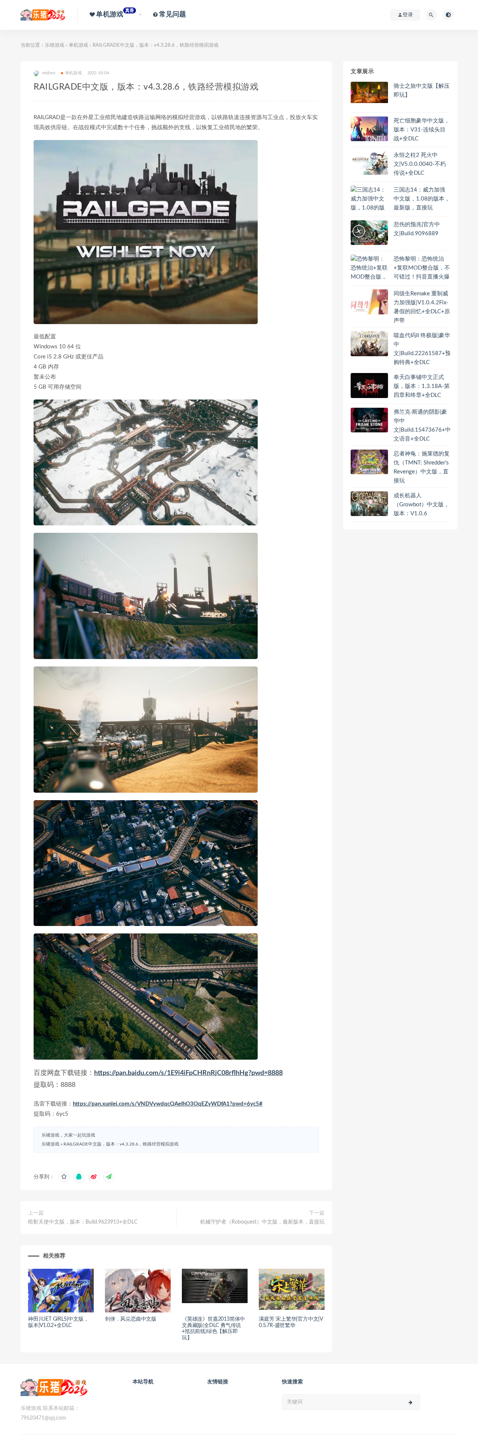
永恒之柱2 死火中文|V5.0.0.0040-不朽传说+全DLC (420, 164)
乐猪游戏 (54, 45)
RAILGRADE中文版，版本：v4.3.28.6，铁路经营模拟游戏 (121, 1144)
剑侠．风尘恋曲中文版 (130, 1319)
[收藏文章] (63, 1176)
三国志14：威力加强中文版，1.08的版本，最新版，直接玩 (422, 199)
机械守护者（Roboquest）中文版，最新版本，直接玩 (262, 1222)
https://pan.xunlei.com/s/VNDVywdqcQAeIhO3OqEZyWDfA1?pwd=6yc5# (168, 1104)
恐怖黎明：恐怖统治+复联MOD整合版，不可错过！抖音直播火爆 (422, 268)
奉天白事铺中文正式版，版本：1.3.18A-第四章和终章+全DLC (422, 386)
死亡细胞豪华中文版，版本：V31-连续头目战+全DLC (422, 130)
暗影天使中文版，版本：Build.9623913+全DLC (82, 1222)
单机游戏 (78, 45)
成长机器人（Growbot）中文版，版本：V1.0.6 (421, 504)
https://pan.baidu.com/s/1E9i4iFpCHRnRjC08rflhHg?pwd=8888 (188, 1073)
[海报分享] (108, 1176)
